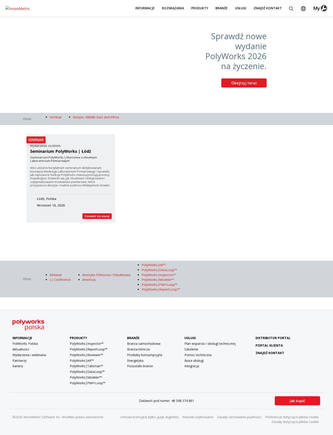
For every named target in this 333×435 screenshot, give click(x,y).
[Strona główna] (17, 8)
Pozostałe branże (140, 366)
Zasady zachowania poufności (239, 417)
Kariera (17, 366)
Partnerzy (19, 360)
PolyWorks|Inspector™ (87, 343)
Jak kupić (297, 400)
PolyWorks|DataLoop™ (87, 371)
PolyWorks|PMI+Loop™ (87, 383)
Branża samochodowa (143, 343)
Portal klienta (269, 345)
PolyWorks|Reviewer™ (86, 355)
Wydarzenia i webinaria (29, 355)
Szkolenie (191, 349)
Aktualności (20, 349)
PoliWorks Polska (25, 343)
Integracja (191, 366)
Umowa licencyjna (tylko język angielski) (149, 417)
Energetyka (135, 360)
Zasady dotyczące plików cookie (295, 422)
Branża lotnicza (138, 349)
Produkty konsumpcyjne (144, 355)
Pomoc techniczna (198, 355)
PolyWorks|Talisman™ (86, 366)
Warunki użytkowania (197, 417)
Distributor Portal (273, 338)
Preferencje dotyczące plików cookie (292, 417)
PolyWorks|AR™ (82, 360)
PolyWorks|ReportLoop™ (88, 349)
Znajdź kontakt (267, 8)
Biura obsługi (194, 360)
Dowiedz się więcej (97, 216)
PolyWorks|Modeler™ (86, 377)
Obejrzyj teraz (244, 82)
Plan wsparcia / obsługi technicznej (210, 343)
